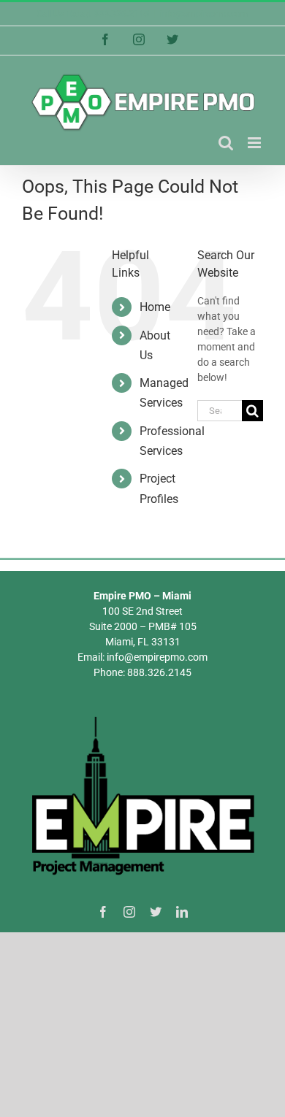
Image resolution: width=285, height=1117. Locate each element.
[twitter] (156, 912)
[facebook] (103, 912)
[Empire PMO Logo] (142, 718)
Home (155, 307)
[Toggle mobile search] (225, 142)
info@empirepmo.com (204, 14)
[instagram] (129, 912)
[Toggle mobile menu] (255, 142)
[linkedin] (182, 912)
